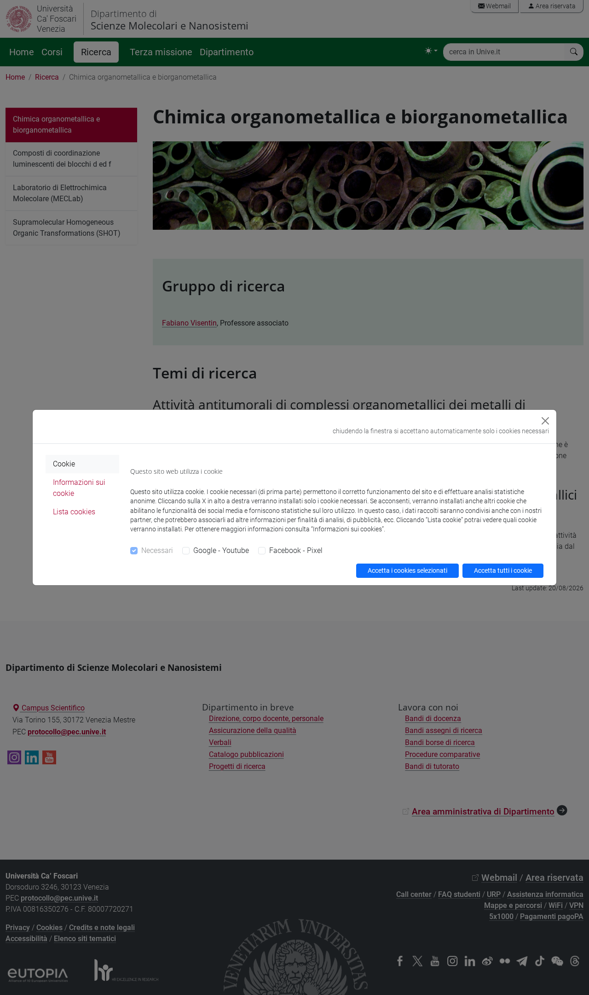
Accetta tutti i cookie (503, 570)
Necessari (157, 550)
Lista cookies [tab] (74, 511)
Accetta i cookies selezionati (407, 570)
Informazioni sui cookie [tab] (79, 488)
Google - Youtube (221, 550)
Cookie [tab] (64, 464)
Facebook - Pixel (296, 550)
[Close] (545, 420)
